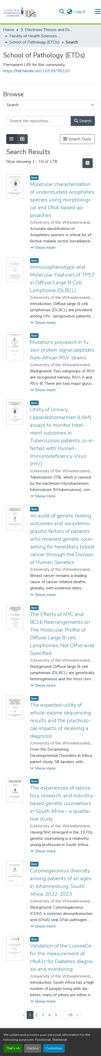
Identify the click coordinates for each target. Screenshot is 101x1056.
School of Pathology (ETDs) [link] (34, 42)
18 (70, 1014)
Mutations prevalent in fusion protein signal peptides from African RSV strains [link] (62, 350)
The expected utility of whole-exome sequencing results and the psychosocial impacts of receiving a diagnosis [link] (60, 720)
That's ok (13, 1048)
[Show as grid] (22, 139)
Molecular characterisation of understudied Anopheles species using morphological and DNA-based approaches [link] (62, 200)
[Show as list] (11, 139)
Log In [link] (79, 12)
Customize (54, 1048)
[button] (29, 11)
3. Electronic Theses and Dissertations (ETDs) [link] (46, 30)
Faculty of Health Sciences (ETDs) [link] (35, 36)
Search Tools (79, 139)
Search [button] (84, 121)
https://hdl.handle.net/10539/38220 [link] (36, 71)
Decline (32, 1048)
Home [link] (8, 30)
